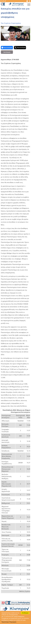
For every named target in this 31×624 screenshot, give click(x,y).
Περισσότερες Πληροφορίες (9, 622)
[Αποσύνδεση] (29, 1)
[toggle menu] (29, 5)
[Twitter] (20, 47)
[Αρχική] (27, 1)
